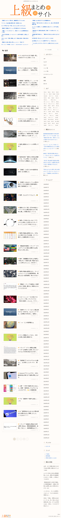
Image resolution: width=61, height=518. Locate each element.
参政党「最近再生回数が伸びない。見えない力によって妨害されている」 (51, 155)
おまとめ (48, 446)
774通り (48, 454)
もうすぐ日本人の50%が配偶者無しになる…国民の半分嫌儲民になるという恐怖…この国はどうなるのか (51, 476)
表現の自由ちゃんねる (51, 458)
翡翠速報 (48, 456)
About (59, 514)
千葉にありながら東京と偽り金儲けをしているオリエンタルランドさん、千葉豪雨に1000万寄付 (51, 171)
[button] (58, 49)
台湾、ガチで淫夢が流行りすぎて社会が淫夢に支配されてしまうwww (51, 468)
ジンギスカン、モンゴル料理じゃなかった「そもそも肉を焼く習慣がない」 (51, 493)
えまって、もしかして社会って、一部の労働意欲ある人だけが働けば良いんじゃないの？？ (51, 146)
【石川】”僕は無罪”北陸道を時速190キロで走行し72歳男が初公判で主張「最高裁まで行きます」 (51, 162)
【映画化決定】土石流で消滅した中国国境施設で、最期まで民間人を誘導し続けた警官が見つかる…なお (51, 485)
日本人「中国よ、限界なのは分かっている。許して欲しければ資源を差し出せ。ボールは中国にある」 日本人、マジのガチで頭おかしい (51, 502)
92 (24, 439)
